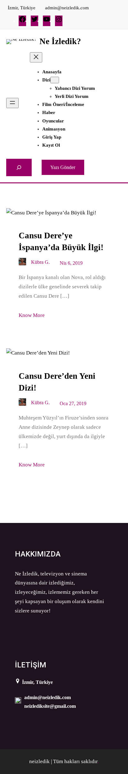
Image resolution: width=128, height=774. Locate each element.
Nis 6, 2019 (71, 263)
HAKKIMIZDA (38, 554)
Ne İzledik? (60, 41)
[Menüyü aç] (12, 103)
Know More (32, 315)
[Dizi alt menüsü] (54, 80)
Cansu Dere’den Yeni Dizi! (57, 381)
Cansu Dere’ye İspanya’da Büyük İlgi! (61, 241)
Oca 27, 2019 (73, 403)
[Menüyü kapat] (36, 57)
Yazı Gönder (62, 167)
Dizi (46, 79)
